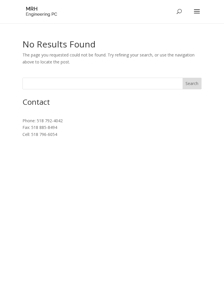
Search (192, 83)
